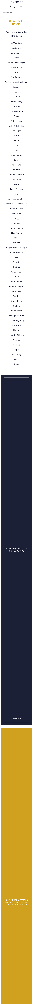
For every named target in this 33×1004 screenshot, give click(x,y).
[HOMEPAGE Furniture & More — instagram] (7, 6)
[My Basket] (21, 6)
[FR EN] (25, 6)
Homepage (16, 2)
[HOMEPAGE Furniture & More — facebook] (10, 6)
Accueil (5, 12)
